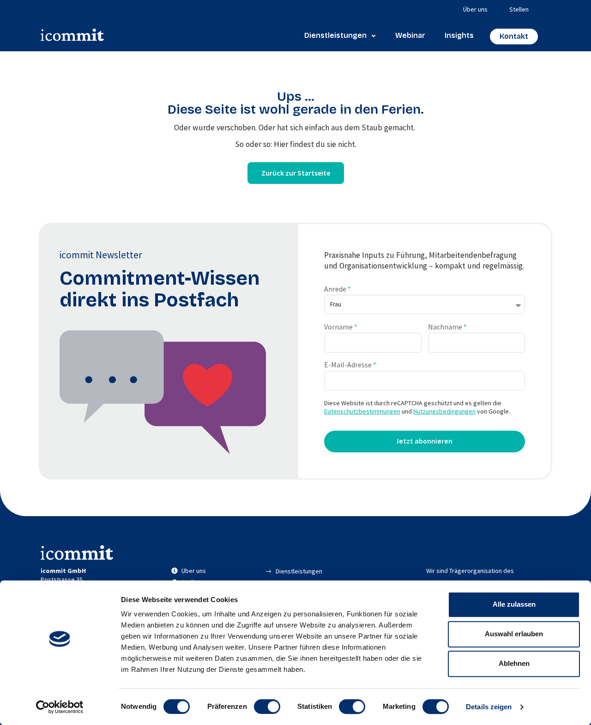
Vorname (339, 327)
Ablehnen (514, 663)
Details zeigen (489, 707)
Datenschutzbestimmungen (362, 411)
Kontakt (514, 36)
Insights (459, 35)
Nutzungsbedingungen (444, 411)
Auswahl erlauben (514, 634)
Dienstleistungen (335, 35)
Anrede (336, 289)
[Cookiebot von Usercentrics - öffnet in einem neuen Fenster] (59, 707)
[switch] (267, 706)
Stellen (519, 9)
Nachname (446, 327)
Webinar (410, 35)
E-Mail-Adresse (348, 364)
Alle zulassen (514, 604)
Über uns (475, 9)
